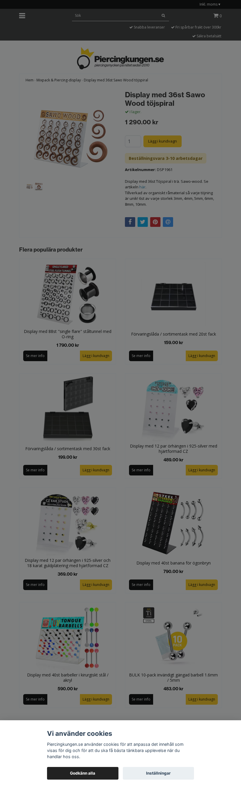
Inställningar (158, 773)
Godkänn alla (82, 773)
